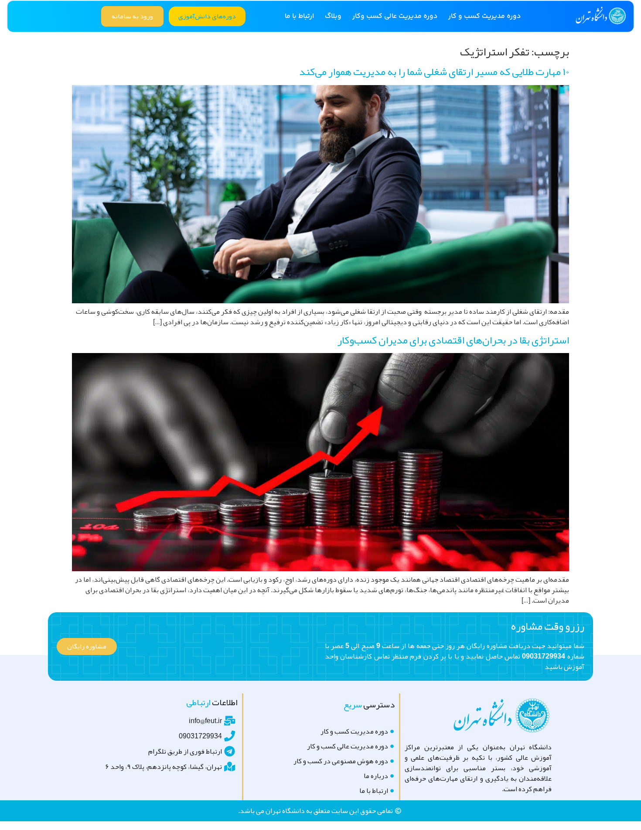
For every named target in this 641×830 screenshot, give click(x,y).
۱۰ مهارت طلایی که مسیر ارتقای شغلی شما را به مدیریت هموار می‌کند (434, 71)
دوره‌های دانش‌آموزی (207, 16)
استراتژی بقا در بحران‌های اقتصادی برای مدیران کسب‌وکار (453, 339)
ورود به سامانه (132, 16)
